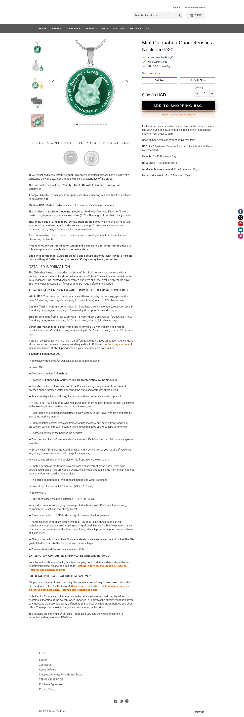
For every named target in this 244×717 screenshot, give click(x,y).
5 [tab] (85, 124)
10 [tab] (98, 124)
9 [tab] (95, 124)
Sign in (176, 7)
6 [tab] (87, 124)
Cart (198, 15)
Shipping (91, 28)
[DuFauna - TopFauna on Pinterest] (121, 701)
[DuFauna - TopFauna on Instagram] (127, 701)
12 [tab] (103, 124)
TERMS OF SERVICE (51, 679)
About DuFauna (113, 28)
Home (43, 28)
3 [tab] (79, 124)
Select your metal (151, 73)
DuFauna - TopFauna (56, 711)
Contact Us (45, 664)
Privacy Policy (47, 689)
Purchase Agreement (51, 684)
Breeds (56, 28)
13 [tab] (106, 124)
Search (43, 659)
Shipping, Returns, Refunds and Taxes (61, 674)
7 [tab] (90, 124)
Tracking (73, 28)
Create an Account (195, 7)
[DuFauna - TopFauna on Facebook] (115, 701)
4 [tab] (82, 124)
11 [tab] (101, 124)
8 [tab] (93, 124)
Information (138, 28)
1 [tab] (74, 124)
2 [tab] (77, 124)
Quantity (199, 87)
